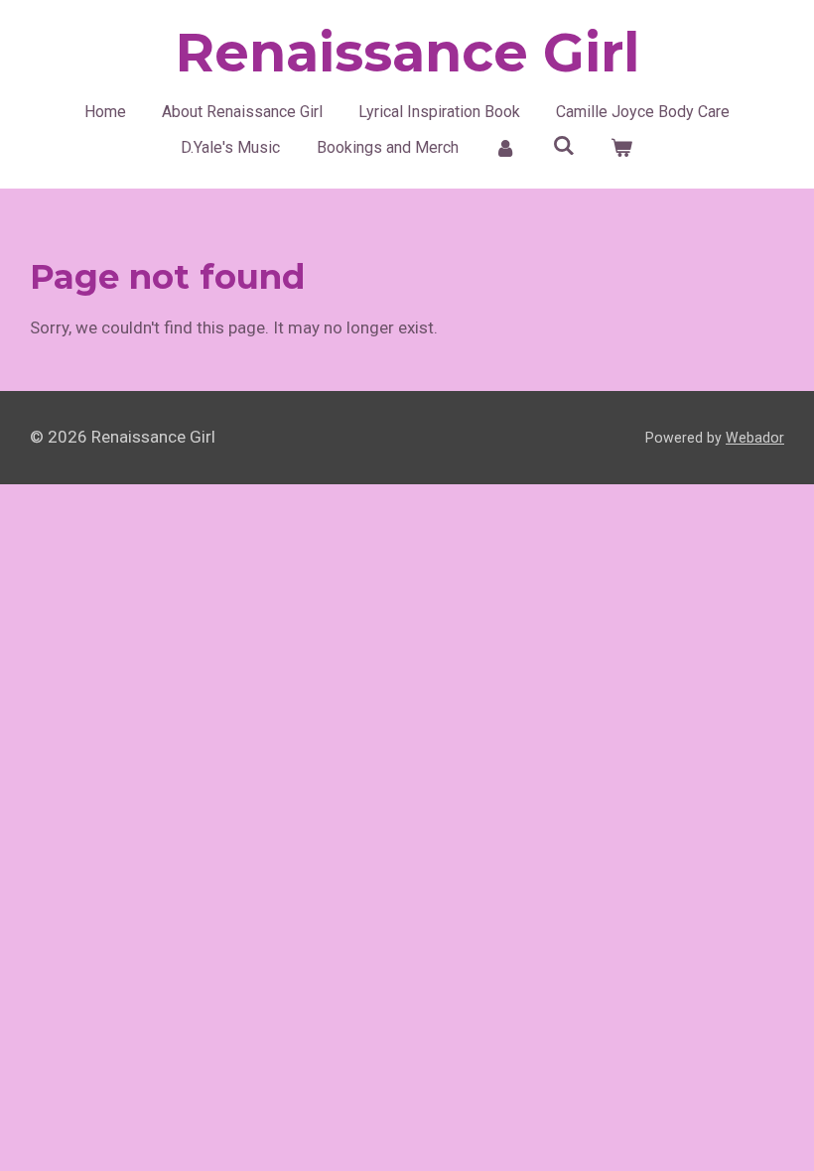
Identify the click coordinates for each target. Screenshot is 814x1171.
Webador (755, 438)
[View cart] (621, 148)
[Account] (505, 148)
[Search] (564, 145)
